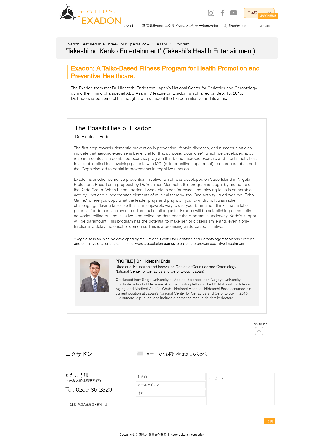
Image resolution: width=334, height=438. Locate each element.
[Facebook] (222, 12)
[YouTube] (233, 12)
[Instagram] (211, 12)
